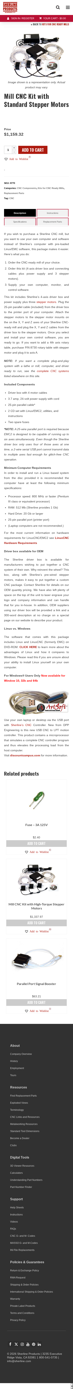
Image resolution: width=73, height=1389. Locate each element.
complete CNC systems (53, 371)
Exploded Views (19, 1102)
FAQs (13, 1228)
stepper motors (46, 302)
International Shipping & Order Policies (31, 1291)
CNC (11, 198)
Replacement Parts (14, 193)
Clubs (13, 1145)
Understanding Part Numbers (26, 1180)
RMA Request (17, 1277)
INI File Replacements (22, 1250)
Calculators (16, 1173)
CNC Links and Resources (25, 1117)
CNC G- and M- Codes (22, 1235)
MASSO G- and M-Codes (24, 1243)
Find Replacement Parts (23, 1095)
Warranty (15, 1298)
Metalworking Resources (24, 1124)
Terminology (17, 1110)
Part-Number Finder (21, 1187)
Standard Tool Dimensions (24, 1131)
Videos (14, 1221)
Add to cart (33, 150)
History (14, 1061)
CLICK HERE (28, 647)
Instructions (16, 1214)
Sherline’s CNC (22, 725)
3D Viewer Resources (22, 1165)
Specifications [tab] (20, 222)
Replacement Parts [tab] (52, 222)
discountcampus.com (25, 755)
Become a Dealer (19, 1138)
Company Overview (21, 1054)
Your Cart (54, 18)
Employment (17, 1068)
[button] (16, 159)
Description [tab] (20, 213)
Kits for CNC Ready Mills (55, 24)
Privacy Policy (18, 1320)
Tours (13, 1075)
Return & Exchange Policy (24, 1270)
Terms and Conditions (22, 1313)
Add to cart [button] (36, 843)
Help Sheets (17, 1207)
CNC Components (26, 188)
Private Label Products (22, 1306)
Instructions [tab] (52, 213)
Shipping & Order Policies (24, 1284)
